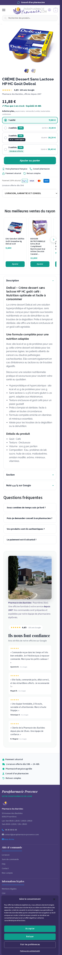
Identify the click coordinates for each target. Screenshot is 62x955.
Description (12, 280)
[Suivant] (53, 240)
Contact (5, 868)
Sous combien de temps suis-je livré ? (26, 507)
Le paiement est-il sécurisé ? (21, 539)
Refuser (30, 936)
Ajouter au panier (30, 160)
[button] (54, 899)
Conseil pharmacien (41, 169)
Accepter (30, 928)
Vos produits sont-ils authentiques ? (26, 529)
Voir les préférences (30, 944)
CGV (3, 893)
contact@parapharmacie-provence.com (21, 834)
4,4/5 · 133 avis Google (24, 90)
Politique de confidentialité (30, 951)
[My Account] (49, 10)
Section (10, 474)
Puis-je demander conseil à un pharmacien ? (29, 518)
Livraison (6, 855)
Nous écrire (9, 839)
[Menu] (6, 10)
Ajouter (15, 264)
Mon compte (7, 873)
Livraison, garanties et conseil (23, 193)
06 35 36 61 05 (11, 829)
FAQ (3, 864)
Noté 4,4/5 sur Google (18, 485)
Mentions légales (9, 888)
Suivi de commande (10, 859)
